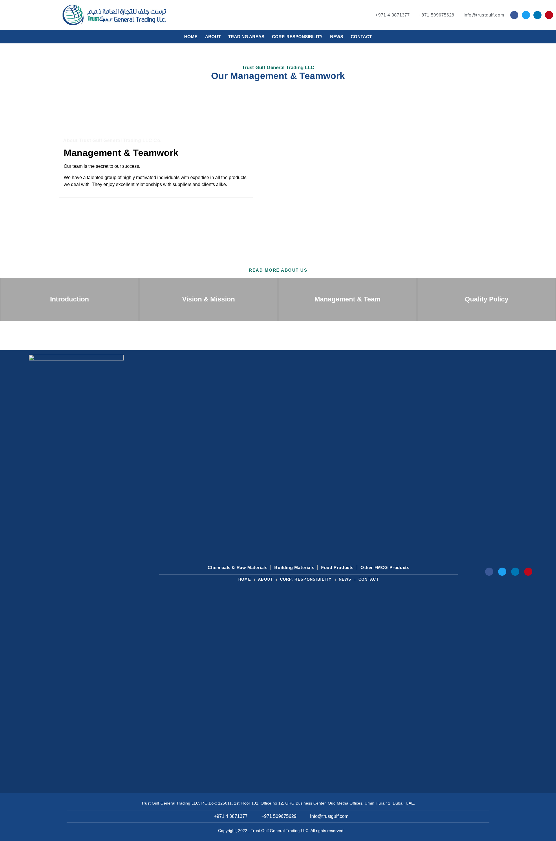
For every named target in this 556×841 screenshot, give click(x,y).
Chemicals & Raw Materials (237, 567)
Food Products (337, 567)
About (213, 36)
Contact (361, 36)
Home (190, 36)
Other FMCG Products (385, 567)
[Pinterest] (549, 15)
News (336, 36)
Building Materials (294, 567)
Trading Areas (246, 36)
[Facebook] (514, 15)
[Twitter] (526, 15)
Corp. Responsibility (297, 36)
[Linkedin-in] (537, 15)
